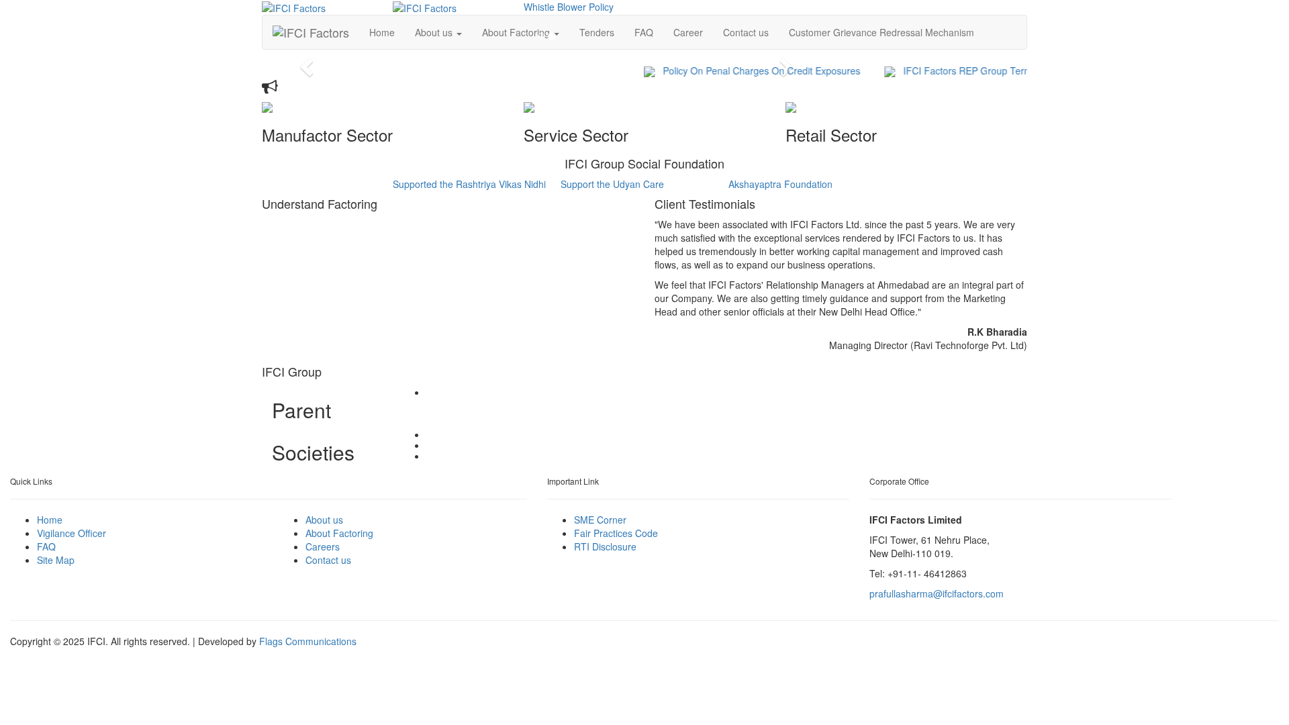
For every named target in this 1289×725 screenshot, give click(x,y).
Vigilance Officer (71, 533)
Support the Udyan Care (612, 184)
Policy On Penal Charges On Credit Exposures (750, 70)
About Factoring (339, 533)
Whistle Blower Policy (569, 6)
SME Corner (600, 519)
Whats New (316, 87)
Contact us (746, 32)
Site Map (56, 560)
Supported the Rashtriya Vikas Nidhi (469, 184)
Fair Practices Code (616, 533)
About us (324, 519)
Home (49, 519)
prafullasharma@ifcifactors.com (936, 593)
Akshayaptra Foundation (780, 184)
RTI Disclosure (605, 546)
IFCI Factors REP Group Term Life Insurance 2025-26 (1007, 70)
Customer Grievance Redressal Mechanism (881, 32)
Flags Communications (307, 641)
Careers (322, 546)
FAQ (46, 546)
